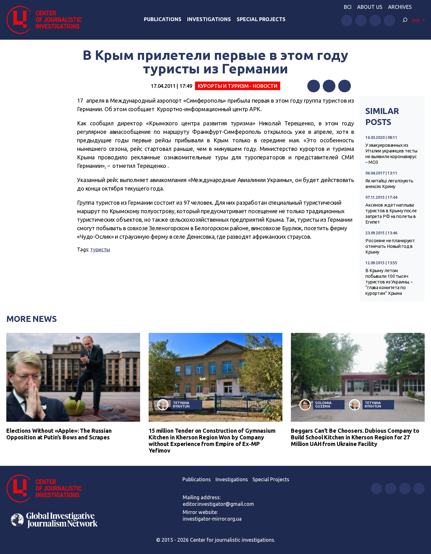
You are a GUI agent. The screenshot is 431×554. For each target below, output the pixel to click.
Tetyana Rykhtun (181, 404)
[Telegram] (344, 86)
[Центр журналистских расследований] (47, 20)
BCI (347, 7)
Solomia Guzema (323, 404)
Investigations (209, 19)
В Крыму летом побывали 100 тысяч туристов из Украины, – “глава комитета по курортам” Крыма (389, 282)
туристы (100, 249)
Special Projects (261, 19)
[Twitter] (329, 86)
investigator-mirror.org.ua (212, 519)
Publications (162, 19)
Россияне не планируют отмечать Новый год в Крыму (390, 246)
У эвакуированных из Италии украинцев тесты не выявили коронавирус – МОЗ (391, 154)
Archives (400, 7)
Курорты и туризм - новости (238, 86)
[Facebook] (313, 86)
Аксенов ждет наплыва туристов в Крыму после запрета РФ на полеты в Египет (391, 214)
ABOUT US (369, 7)
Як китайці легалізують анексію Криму (389, 183)
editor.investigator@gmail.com (218, 504)
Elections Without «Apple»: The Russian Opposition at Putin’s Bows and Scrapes (59, 433)
